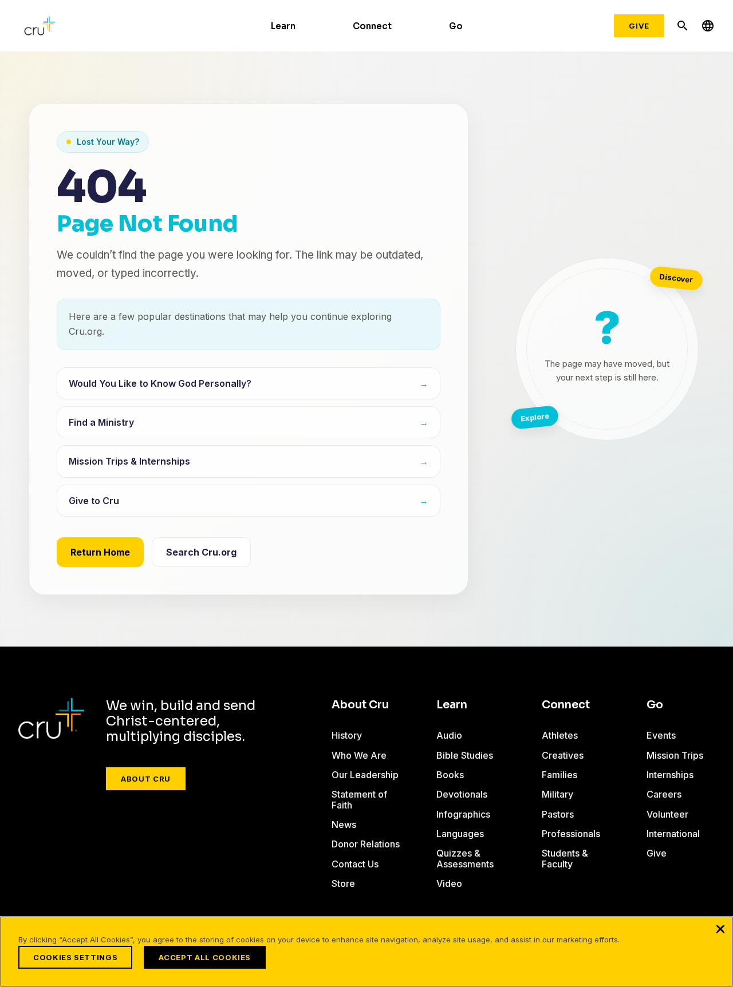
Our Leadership (365, 774)
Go (456, 26)
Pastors (558, 814)
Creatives (563, 755)
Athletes (560, 735)
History (347, 735)
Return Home (100, 552)
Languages (460, 833)
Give (639, 25)
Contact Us (355, 864)
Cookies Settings (75, 957)
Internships (670, 774)
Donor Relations (366, 844)
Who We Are (359, 755)
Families (559, 774)
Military (557, 794)
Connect (372, 26)
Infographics (463, 814)
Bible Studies (464, 755)
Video (449, 883)
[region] (366, 951)
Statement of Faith (359, 799)
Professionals (571, 833)
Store (343, 883)
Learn (283, 26)
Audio (449, 735)
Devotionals (461, 794)
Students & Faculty (565, 858)
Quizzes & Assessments (465, 858)
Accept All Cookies (205, 957)
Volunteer (667, 814)
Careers (664, 794)
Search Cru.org (201, 552)
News (344, 824)
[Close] (720, 928)
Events (661, 735)
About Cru (146, 778)
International (673, 833)
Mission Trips (675, 755)
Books (450, 774)
